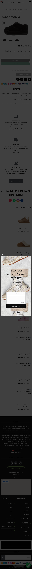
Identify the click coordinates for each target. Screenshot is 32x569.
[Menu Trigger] (29, 2)
